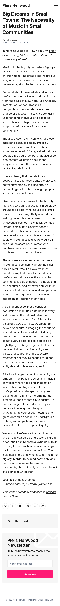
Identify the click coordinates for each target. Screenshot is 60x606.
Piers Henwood (16, 5)
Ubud (52, 600)
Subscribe (30, 574)
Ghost (45, 600)
